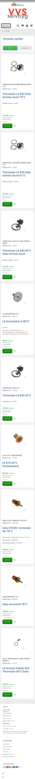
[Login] (27, 25)
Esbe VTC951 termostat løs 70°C (14, 520)
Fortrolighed (6, 744)
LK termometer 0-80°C (10, 314)
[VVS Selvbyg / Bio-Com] (17, 11)
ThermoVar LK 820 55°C (11, 388)
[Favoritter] (22, 25)
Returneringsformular (8, 756)
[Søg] (17, 25)
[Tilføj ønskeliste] (15, 126)
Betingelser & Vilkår (8, 754)
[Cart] (31, 25)
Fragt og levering (7, 746)
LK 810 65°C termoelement (12, 455)
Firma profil (6, 749)
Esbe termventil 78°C (10, 597)
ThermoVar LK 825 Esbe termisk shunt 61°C (16, 164)
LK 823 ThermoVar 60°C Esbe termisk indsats (16, 660)
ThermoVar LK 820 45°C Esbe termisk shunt (16, 242)
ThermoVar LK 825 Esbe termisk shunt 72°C (16, 85)
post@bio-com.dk (10, 721)
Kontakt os (6, 751)
